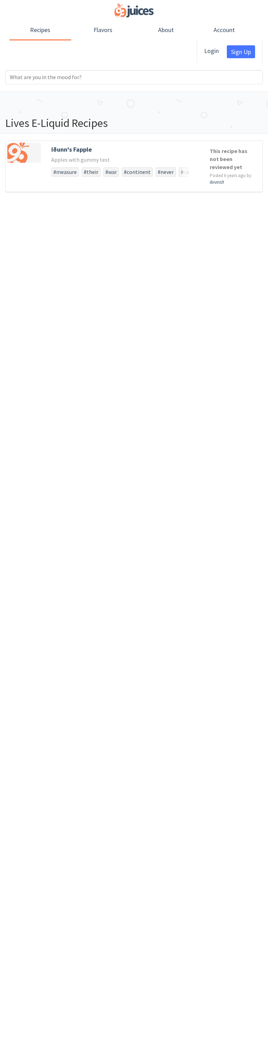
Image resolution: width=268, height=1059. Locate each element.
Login (211, 51)
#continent (137, 171)
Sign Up (241, 52)
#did (186, 171)
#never (166, 171)
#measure (65, 171)
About (166, 30)
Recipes (40, 30)
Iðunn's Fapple (71, 149)
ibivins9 (217, 182)
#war (111, 171)
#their (91, 171)
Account (224, 30)
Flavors (103, 30)
